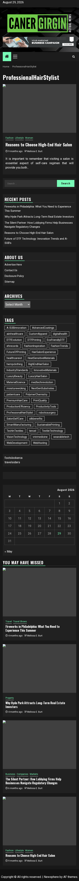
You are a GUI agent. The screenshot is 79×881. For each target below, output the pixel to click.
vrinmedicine (40, 436)
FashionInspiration (34, 345)
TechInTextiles (15, 430)
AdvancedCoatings (43, 327)
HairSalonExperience (44, 352)
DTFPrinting (34, 339)
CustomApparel (38, 333)
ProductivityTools (46, 406)
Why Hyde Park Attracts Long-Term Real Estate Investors (39, 216)
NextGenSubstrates (42, 388)
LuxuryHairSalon (37, 376)
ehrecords (12, 345)
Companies (22, 774)
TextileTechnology (52, 430)
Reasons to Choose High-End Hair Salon (39, 144)
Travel (9, 621)
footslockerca (13, 458)
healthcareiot (14, 358)
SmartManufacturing (19, 424)
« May (8, 551)
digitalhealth (60, 333)
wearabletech (61, 436)
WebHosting (40, 442)
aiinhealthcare (15, 333)
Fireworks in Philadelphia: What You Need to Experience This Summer (33, 628)
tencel (32, 430)
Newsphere (51, 877)
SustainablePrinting (48, 424)
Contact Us (11, 270)
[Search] (73, 56)
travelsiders (12, 462)
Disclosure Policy (14, 276)
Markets (34, 774)
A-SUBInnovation (16, 327)
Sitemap (10, 281)
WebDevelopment (17, 442)
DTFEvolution (14, 339)
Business (10, 774)
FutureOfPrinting (16, 352)
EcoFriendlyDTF (56, 339)
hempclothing (15, 364)
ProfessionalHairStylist (20, 412)
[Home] (7, 56)
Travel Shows (20, 621)
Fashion (10, 138)
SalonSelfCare (15, 418)
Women (29, 138)
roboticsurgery (47, 412)
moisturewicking (16, 388)
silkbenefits (35, 418)
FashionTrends (59, 345)
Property (10, 698)
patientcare (13, 394)
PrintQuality (40, 400)
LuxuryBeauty (15, 376)
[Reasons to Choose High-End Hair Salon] (39, 108)
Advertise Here (13, 264)
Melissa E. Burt (34, 151)
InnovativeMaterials (45, 370)
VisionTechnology (17, 436)
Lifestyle (19, 138)
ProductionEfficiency (18, 406)
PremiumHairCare (17, 400)
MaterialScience (16, 382)
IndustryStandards (17, 370)
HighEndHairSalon (38, 364)
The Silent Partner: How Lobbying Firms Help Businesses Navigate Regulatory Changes (33, 781)
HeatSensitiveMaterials (41, 358)
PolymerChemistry (36, 394)
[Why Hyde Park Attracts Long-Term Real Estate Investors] (39, 668)
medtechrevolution (42, 382)
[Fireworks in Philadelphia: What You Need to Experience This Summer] (39, 592)
